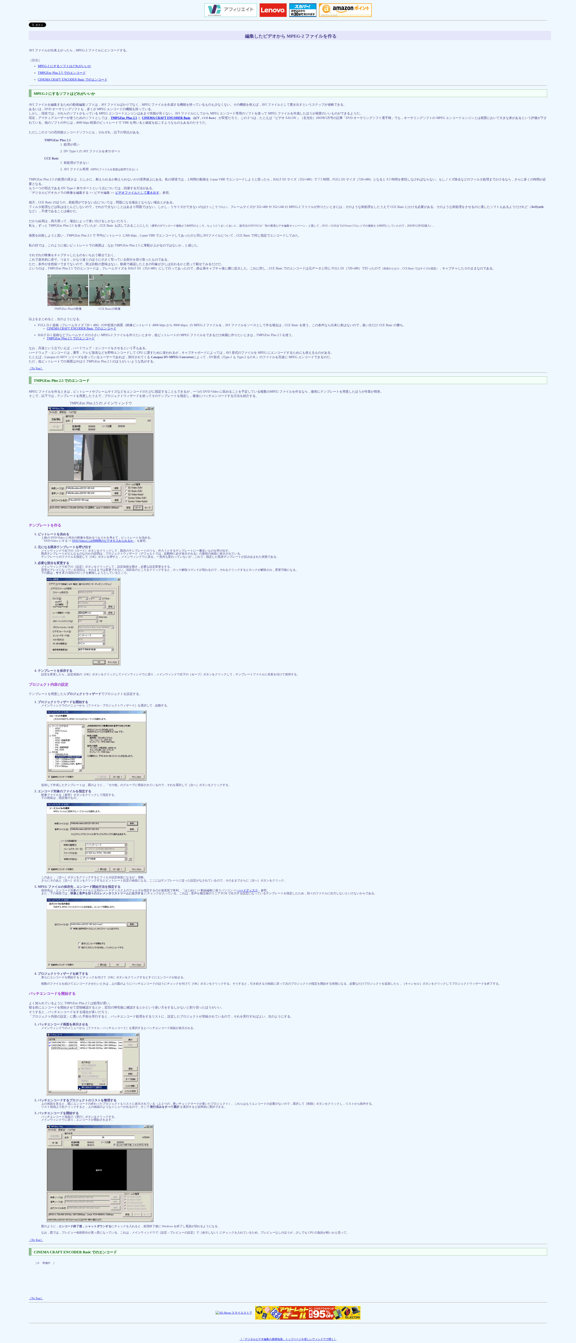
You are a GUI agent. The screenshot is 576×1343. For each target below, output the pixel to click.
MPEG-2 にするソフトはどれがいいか (64, 66)
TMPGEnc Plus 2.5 (124, 118)
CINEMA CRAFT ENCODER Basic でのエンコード (72, 79)
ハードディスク (247, 890)
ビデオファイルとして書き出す (137, 192)
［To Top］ (36, 368)
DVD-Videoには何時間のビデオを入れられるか (103, 540)
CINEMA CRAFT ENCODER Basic (166, 118)
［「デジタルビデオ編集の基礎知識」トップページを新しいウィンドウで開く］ (288, 1339)
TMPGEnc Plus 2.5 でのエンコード (62, 73)
